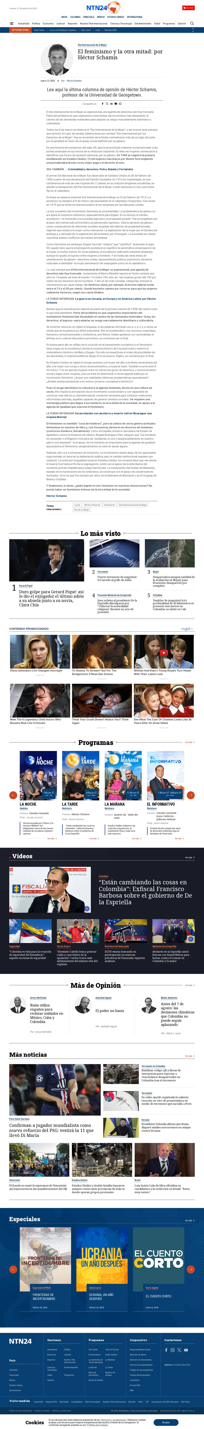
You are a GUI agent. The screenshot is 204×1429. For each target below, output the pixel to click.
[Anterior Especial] (13, 1269)
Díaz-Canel (86, 30)
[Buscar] (192, 24)
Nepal (156, 571)
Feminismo (109, 505)
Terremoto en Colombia (153, 1066)
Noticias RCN (51, 1401)
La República (76, 1401)
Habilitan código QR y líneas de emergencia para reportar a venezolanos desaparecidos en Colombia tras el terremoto (161, 1075)
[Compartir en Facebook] (102, 103)
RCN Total (185, 1401)
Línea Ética (134, 1380)
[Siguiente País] (193, 31)
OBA (132, 1390)
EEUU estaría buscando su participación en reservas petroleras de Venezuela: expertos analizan (125, 956)
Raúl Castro (39, 30)
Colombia (157, 595)
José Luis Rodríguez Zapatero (62, 30)
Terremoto (103, 571)
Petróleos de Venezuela (117, 946)
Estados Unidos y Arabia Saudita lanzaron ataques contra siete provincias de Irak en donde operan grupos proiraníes (98, 1189)
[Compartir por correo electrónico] (116, 103)
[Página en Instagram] (173, 1350)
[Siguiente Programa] (191, 795)
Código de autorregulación (141, 1370)
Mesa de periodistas (93, 1373)
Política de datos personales (20, 1411)
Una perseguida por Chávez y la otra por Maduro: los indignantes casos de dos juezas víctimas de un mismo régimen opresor (38, 828)
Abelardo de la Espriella (164, 946)
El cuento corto (158, 1296)
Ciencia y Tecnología (121, 23)
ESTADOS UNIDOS (115, 17)
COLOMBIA (75, 17)
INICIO (64, 17)
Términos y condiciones (61, 1411)
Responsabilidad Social (140, 1349)
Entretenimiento (143, 23)
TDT (147, 1401)
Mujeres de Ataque (110, 1373)
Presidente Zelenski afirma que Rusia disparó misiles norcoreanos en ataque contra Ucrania (166, 1127)
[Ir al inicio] (24, 1346)
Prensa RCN (135, 1385)
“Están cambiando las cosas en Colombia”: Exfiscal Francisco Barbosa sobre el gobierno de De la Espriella (80, 829)
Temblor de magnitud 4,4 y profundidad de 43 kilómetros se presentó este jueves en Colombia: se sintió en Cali (173, 605)
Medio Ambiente (169, 997)
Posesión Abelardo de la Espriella (114, 595)
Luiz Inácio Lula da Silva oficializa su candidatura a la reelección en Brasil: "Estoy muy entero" (162, 1189)
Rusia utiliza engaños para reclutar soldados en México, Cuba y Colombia (46, 1013)
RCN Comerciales (92, 1401)
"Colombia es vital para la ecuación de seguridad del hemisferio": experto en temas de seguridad (30, 955)
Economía (48, 23)
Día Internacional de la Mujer (92, 45)
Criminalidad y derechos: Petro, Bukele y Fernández (100, 169)
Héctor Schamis (74, 80)
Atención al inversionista (141, 1359)
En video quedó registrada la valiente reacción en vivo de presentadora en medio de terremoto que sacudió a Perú (166, 1101)
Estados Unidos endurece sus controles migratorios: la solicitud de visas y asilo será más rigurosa (121, 829)
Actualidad (23, 23)
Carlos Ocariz (63, 946)
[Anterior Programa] (13, 795)
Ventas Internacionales (140, 1375)
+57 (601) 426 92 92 (181, 1365)
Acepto (166, 1422)
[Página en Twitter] (179, 1350)
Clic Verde (93, 1349)
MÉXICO (101, 17)
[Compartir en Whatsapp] (120, 103)
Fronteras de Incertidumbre (44, 1297)
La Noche (28, 804)
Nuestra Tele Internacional (93, 23)
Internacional (15, 1390)
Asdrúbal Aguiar (103, 997)
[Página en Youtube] (186, 1350)
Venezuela (14, 1180)
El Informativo (161, 804)
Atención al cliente (138, 1354)
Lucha (77, 505)
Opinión (182, 23)
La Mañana (115, 804)
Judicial (60, 23)
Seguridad (14, 946)
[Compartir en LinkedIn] (111, 103)
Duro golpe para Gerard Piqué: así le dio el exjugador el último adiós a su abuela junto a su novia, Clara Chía (51, 598)
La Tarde (70, 804)
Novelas (131, 1401)
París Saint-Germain (19, 1118)
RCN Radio (64, 1401)
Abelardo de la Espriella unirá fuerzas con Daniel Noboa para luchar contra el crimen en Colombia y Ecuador (170, 956)
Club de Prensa (112, 1349)
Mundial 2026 (111, 30)
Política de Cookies (97, 1425)
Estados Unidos (79, 1180)
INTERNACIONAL (135, 17)
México (12, 1380)
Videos (22, 856)
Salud (157, 23)
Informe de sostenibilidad (141, 1365)
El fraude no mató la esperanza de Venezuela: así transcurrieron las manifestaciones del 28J (38, 1187)
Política (36, 23)
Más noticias (28, 1054)
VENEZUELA (88, 17)
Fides (140, 1401)
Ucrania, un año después (101, 1297)
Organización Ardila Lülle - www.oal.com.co (177, 1411)
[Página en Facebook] (166, 1350)
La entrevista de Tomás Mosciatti (96, 1361)
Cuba (97, 30)
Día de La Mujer (81, 509)
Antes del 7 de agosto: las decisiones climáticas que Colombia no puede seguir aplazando (177, 1014)
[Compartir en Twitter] (107, 103)
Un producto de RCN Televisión (165, 1401)
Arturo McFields (38, 997)
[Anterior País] (193, 28)
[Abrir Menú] (12, 24)
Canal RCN (38, 1401)
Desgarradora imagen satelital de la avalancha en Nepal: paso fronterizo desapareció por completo (174, 581)
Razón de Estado (96, 1380)
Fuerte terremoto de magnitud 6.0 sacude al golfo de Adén (117, 578)
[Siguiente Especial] (191, 1269)
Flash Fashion (111, 1354)
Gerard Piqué (26, 585)
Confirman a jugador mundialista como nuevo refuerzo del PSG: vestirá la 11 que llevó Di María (51, 1130)
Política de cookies (42, 1411)
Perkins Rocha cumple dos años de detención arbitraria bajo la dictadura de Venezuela (165, 831)
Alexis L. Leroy (173, 1033)
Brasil (137, 1180)
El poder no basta (109, 1010)
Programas (169, 23)
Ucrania (145, 1119)
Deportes (72, 23)
